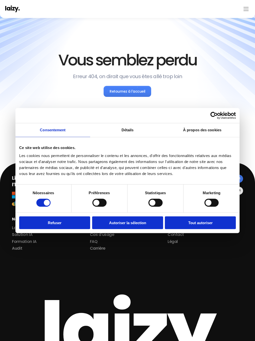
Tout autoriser (200, 222)
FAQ (94, 241)
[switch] (99, 203)
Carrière (97, 248)
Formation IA (24, 241)
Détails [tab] (128, 130)
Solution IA (22, 234)
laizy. (12, 8)
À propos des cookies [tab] (202, 130)
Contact (176, 234)
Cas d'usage (102, 234)
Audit (17, 248)
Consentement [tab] (52, 130)
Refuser (55, 222)
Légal (173, 241)
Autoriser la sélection (127, 222)
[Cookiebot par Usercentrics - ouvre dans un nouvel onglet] (214, 115)
